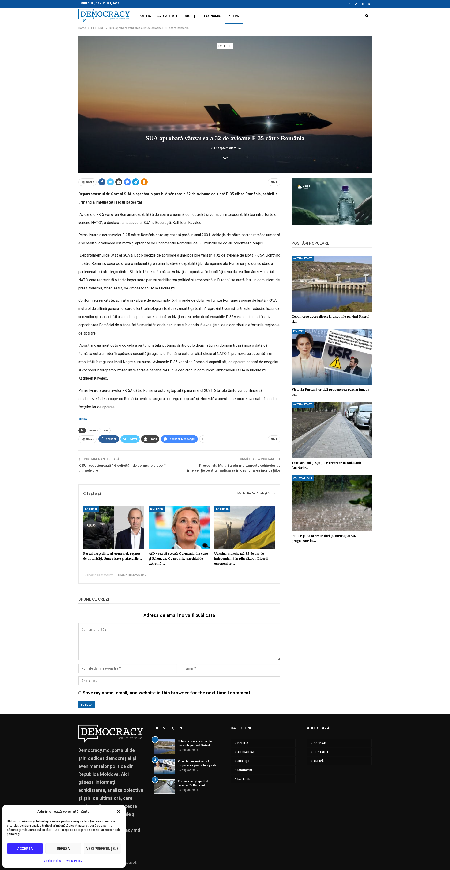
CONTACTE (321, 752)
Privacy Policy (73, 860)
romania (94, 430)
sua (106, 430)
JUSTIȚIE (191, 16)
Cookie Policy (52, 860)
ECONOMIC (212, 16)
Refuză (63, 849)
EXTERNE (234, 16)
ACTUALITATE (167, 16)
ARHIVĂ (319, 761)
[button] (118, 811)
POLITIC (145, 16)
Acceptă (25, 849)
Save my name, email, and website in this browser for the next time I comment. (166, 693)
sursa (82, 419)
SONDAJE (320, 743)
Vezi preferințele (102, 849)
